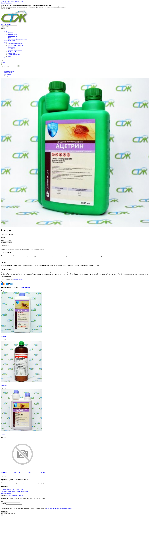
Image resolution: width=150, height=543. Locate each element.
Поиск (3, 28)
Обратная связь (12, 34)
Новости (10, 32)
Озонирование (12, 51)
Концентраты (8, 74)
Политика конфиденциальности (17, 39)
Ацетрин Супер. (18, 279)
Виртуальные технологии (15, 495)
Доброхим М (4, 385)
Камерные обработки (14, 54)
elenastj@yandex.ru (6, 3)
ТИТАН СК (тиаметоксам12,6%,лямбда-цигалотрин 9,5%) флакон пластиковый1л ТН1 (23, 472)
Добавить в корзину (6, 242)
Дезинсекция (11, 47)
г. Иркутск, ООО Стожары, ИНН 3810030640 (14, 491)
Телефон (3, 503)
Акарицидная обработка (15, 50)
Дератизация (11, 48)
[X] (9, 284)
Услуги (6, 42)
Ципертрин (3, 336)
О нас (6, 31)
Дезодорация (11, 53)
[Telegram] (11, 284)
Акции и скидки (12, 36)
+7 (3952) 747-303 (17, 1)
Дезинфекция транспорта (15, 45)
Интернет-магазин (9, 40)
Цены (9, 56)
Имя (2, 501)
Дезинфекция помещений (15, 43)
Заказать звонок (5, 8)
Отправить (4, 511)
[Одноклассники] (4, 284)
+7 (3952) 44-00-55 (6, 1)
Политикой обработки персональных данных (59, 508)
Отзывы (10, 37)
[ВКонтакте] (2, 284)
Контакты (7, 58)
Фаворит (3, 434)
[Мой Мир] (7, 284)
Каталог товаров (9, 71)
